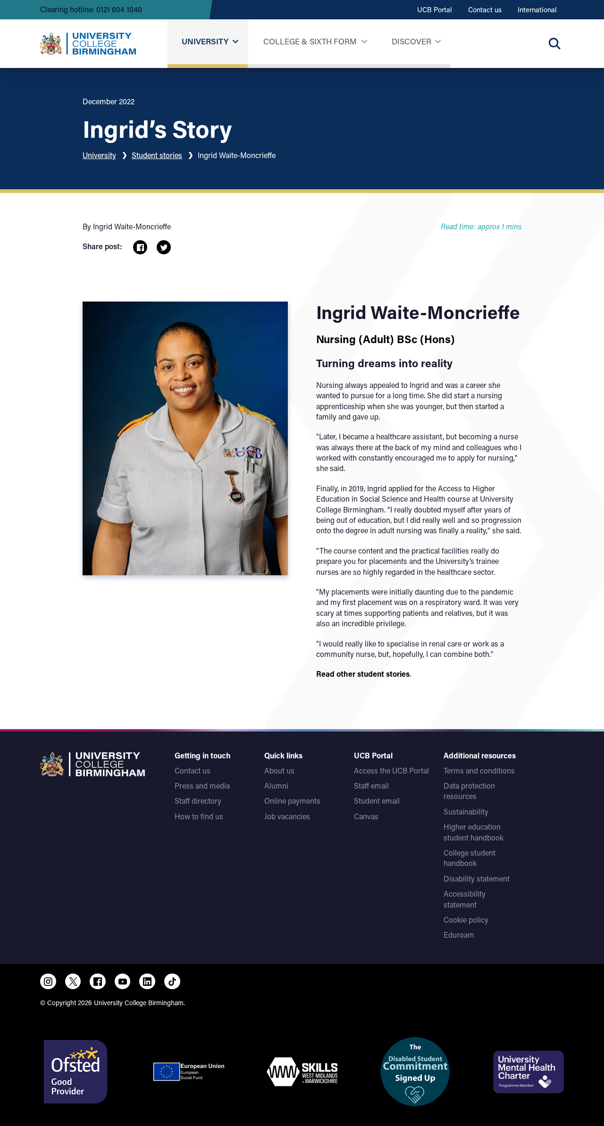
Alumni (276, 785)
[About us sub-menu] (437, 41)
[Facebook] (98, 982)
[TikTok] (172, 982)
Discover (411, 41)
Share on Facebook (140, 247)
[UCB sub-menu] (235, 41)
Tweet (164, 247)
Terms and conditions (479, 770)
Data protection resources (469, 791)
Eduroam (459, 935)
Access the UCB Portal (391, 770)
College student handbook (469, 858)
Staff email (371, 785)
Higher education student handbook (473, 832)
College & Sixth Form (310, 41)
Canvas (366, 816)
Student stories (157, 155)
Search (554, 43)
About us (279, 770)
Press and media (202, 785)
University (205, 41)
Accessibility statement (465, 899)
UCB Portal (434, 9)
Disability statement (477, 878)
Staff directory (198, 801)
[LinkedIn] (147, 982)
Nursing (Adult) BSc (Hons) (385, 339)
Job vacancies (287, 816)
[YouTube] (123, 982)
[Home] (88, 44)
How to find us (199, 816)
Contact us (485, 9)
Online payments (292, 801)
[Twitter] (73, 982)
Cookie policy (466, 919)
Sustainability (466, 811)
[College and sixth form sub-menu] (364, 41)
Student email (377, 801)
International (537, 9)
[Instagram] (48, 982)
